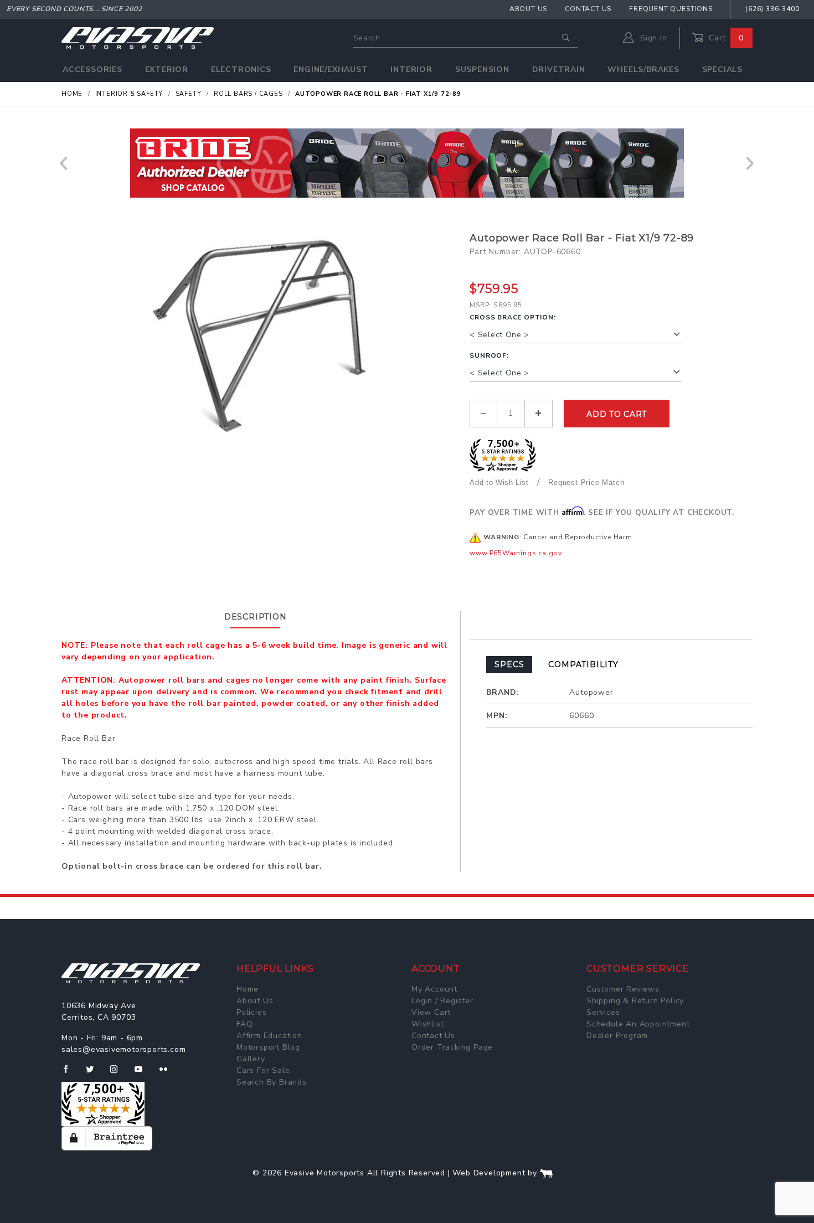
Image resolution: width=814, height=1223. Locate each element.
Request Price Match (586, 482)
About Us (528, 8)
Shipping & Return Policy (635, 1000)
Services (603, 1012)
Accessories (92, 69)
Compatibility (583, 664)
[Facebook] (70, 1073)
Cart (725, 38)
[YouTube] (143, 1073)
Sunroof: (489, 355)
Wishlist (427, 1024)
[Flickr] (168, 1073)
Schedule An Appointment (637, 1024)
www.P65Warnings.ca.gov (516, 553)
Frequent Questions (670, 8)
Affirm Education (269, 1035)
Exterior (166, 69)
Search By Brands (271, 1082)
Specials (722, 69)
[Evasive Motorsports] (137, 37)
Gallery (250, 1059)
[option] (407, 163)
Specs (509, 664)
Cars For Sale (263, 1070)
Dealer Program (617, 1035)
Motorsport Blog (268, 1047)
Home (247, 989)
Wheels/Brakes (643, 69)
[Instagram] (118, 1073)
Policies (251, 1012)
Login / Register (442, 1000)
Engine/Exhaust (330, 69)
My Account (434, 989)
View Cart (431, 1012)
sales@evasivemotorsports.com (123, 1049)
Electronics (241, 69)
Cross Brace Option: (512, 317)
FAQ (244, 1024)
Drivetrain (558, 69)
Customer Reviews (623, 989)
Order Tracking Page (452, 1047)
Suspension (482, 69)
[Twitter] (94, 1073)
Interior (411, 69)
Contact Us (588, 8)
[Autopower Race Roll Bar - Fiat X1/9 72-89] (261, 341)
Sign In (652, 38)
